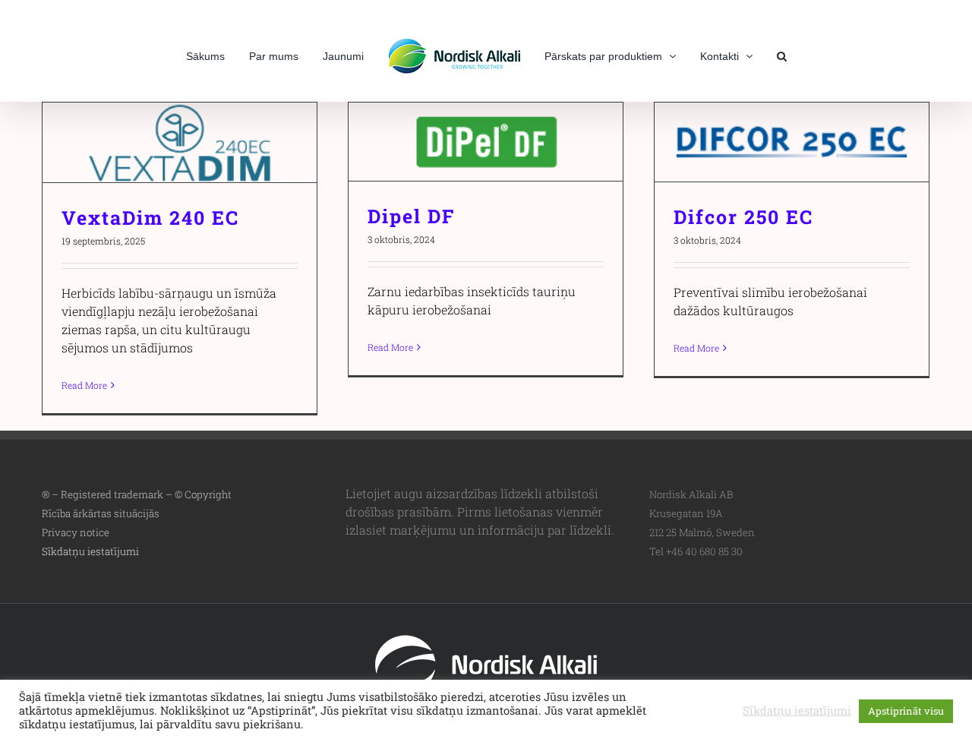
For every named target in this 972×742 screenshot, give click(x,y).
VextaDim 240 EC (179, 142)
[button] (756, 55)
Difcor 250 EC (792, 142)
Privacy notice (75, 532)
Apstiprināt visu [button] (906, 711)
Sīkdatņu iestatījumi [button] (90, 551)
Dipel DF (485, 142)
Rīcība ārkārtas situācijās (100, 513)
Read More (84, 385)
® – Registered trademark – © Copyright (137, 494)
